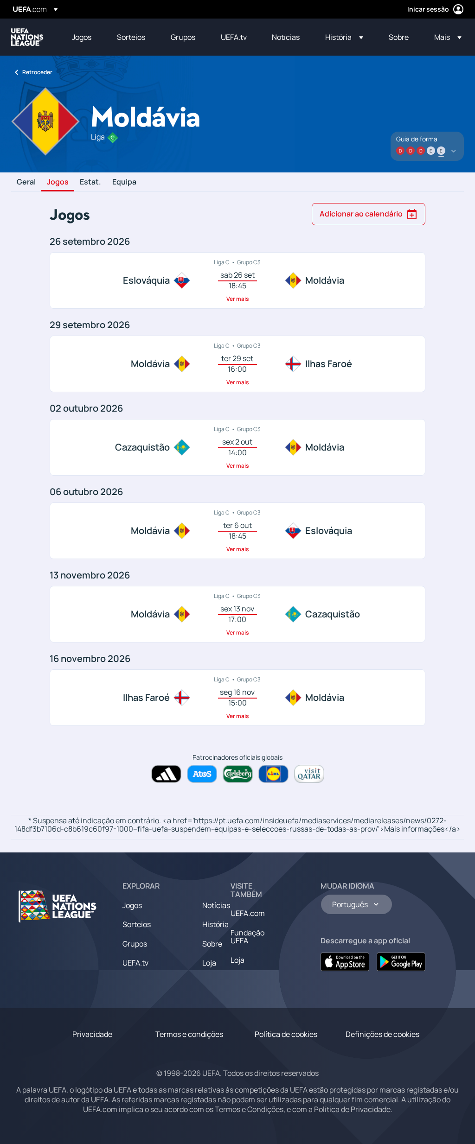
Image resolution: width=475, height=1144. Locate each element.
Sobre (212, 944)
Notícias (216, 905)
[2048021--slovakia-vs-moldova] (237, 280)
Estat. (90, 182)
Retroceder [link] (37, 72)
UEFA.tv (135, 963)
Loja (209, 963)
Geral (26, 182)
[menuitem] (83, 37)
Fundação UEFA (247, 937)
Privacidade (92, 1034)
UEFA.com (248, 913)
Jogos (58, 182)
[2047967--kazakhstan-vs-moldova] (237, 447)
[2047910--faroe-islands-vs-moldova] (237, 697)
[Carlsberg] (238, 774)
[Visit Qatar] (309, 774)
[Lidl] (273, 774)
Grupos (134, 944)
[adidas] (166, 774)
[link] (81, 37)
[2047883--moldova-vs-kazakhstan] (237, 614)
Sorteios (136, 924)
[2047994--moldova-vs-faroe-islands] (237, 364)
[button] (344, 37)
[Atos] (202, 774)
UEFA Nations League (27, 37)
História (215, 924)
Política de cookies (286, 1034)
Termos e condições (189, 1034)
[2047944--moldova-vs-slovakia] (237, 530)
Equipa (124, 182)
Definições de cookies (382, 1034)
